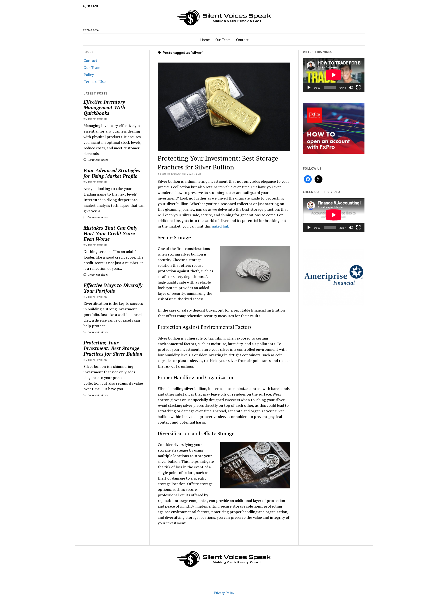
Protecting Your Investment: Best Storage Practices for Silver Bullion (113, 348)
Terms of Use (94, 81)
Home (205, 39)
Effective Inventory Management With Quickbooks (104, 107)
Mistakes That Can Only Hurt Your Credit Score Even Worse (110, 233)
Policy (89, 74)
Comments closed (97, 159)
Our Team (223, 39)
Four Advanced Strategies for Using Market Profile (112, 173)
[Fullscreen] (358, 87)
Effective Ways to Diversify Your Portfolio (113, 288)
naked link (220, 226)
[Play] (309, 87)
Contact (242, 39)
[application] (333, 75)
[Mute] (351, 87)
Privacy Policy (224, 593)
